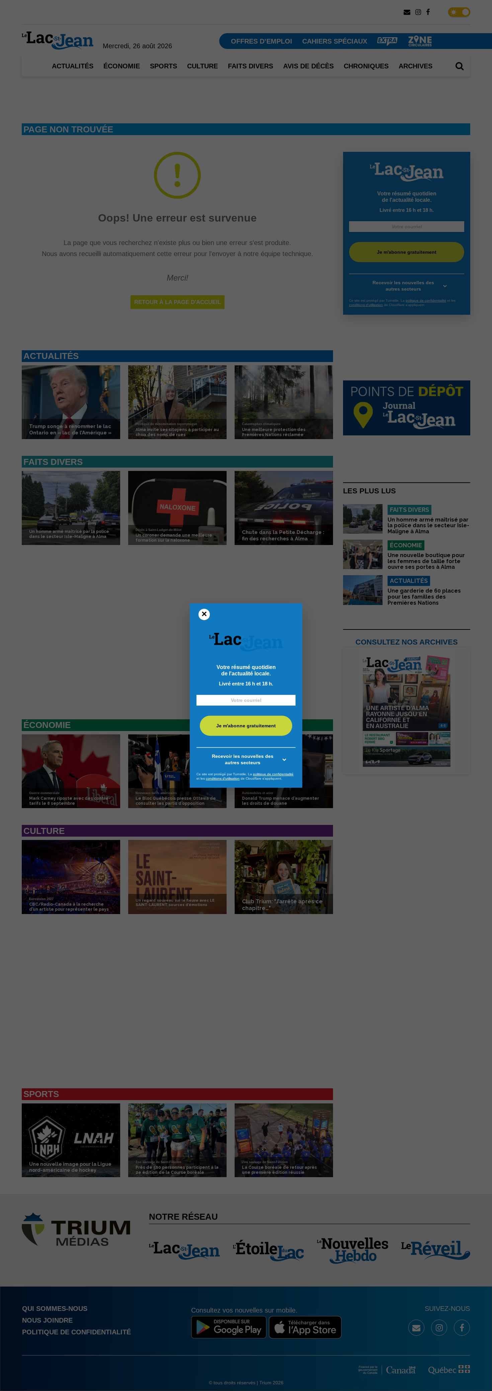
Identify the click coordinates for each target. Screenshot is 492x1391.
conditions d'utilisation (223, 778)
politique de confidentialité (273, 774)
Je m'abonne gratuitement (246, 725)
